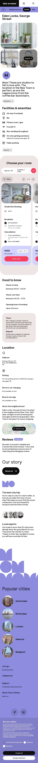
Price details (8, 254)
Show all (6, 150)
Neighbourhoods (15, 9)
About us (9, 471)
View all (27, 58)
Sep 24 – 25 (22, 251)
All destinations (7, 670)
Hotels (26, 9)
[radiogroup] (16, 225)
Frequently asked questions (12, 687)
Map (33, 9)
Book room (16, 259)
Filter (9, 179)
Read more (7, 101)
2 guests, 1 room (21, 170)
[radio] (5, 223)
